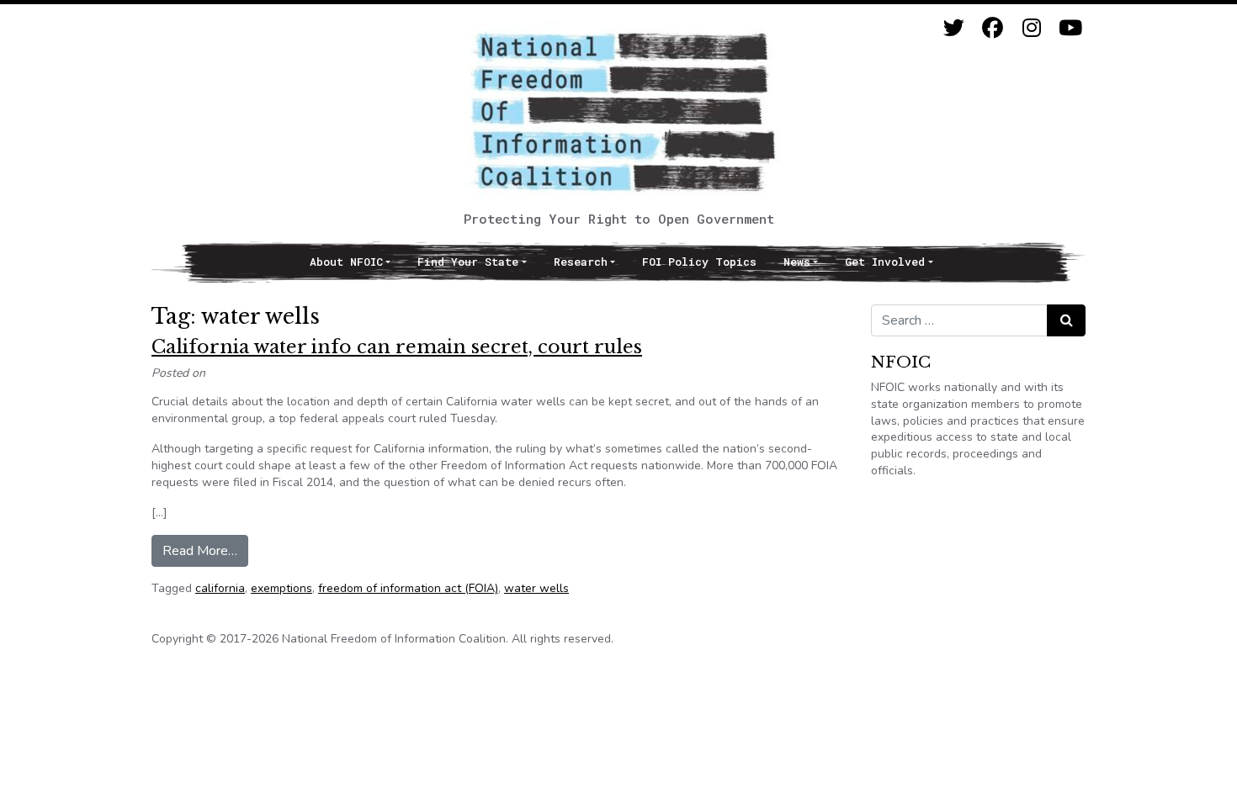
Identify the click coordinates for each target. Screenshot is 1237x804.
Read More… (205, 550)
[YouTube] (1070, 28)
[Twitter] (953, 28)
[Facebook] (992, 28)
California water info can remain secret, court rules (396, 347)
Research (581, 261)
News (796, 261)
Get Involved (885, 261)
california (220, 588)
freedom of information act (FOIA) (408, 588)
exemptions (281, 588)
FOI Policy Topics (699, 261)
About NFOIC (346, 261)
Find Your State (467, 261)
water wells (536, 588)
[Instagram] (1031, 28)
